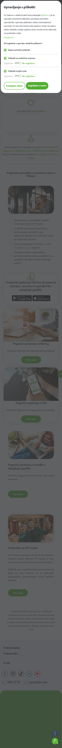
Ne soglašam (28, 63)
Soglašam (8, 63)
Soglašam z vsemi (37, 85)
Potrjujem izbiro (14, 85)
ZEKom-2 (46, 15)
